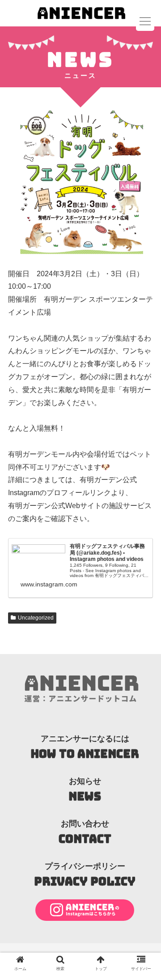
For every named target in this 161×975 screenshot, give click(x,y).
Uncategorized (36, 618)
